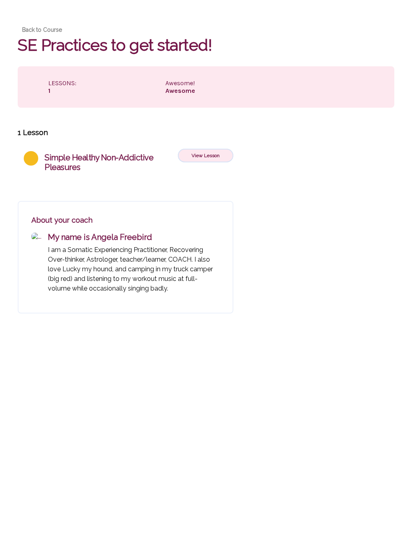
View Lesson (206, 155)
